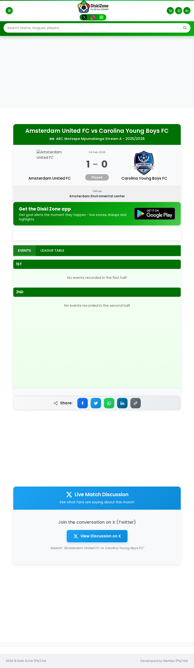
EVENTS (24, 250)
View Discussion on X (100, 536)
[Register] (186, 10)
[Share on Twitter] (96, 403)
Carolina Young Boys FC (134, 131)
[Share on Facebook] (82, 403)
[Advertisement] (97, 72)
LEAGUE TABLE (52, 250)
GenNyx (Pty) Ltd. (175, 661)
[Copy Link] (135, 403)
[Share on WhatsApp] (109, 403)
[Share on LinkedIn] (122, 403)
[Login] (178, 10)
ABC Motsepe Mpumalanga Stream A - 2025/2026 (100, 138)
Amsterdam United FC (57, 131)
